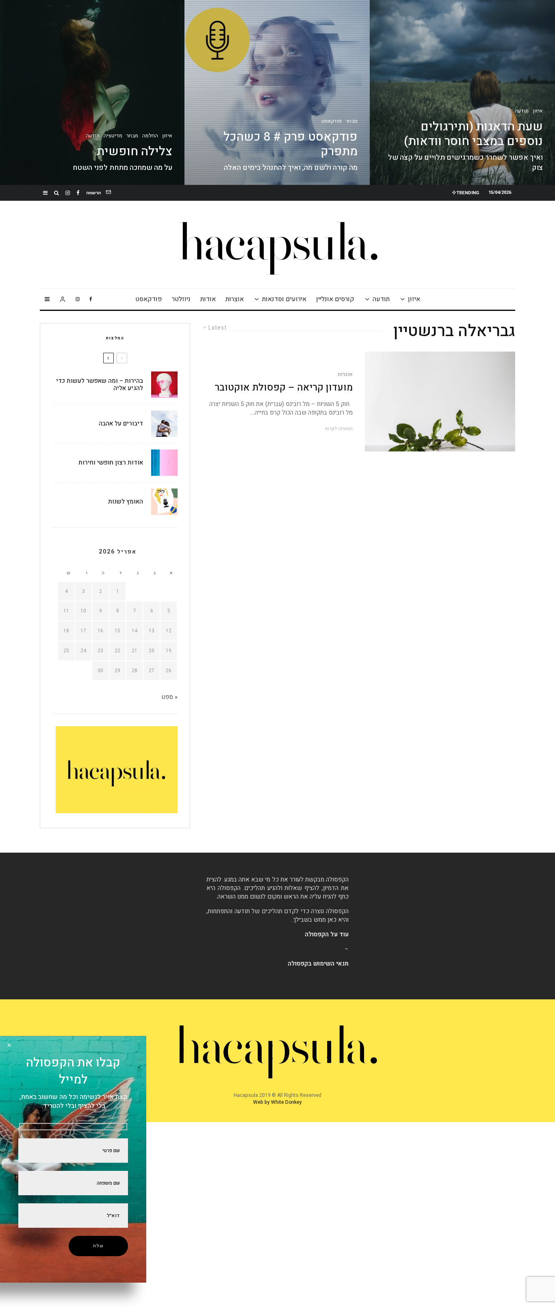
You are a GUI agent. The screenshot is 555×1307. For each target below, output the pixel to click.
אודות (208, 299)
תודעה (381, 299)
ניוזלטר (181, 299)
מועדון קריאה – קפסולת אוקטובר (284, 388)
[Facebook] (78, 193)
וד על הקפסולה (325, 934)
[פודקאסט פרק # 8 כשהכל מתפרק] (277, 92)
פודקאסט (148, 299)
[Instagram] (67, 193)
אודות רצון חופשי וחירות (110, 462)
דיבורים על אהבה (121, 423)
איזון (414, 299)
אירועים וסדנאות (284, 299)
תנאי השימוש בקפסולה (318, 963)
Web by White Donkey (277, 1102)
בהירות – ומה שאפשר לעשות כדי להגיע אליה (99, 384)
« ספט (169, 697)
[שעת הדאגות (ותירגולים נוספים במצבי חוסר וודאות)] (462, 92)
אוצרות (234, 299)
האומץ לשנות (125, 501)
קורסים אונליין (335, 299)
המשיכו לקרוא (339, 428)
